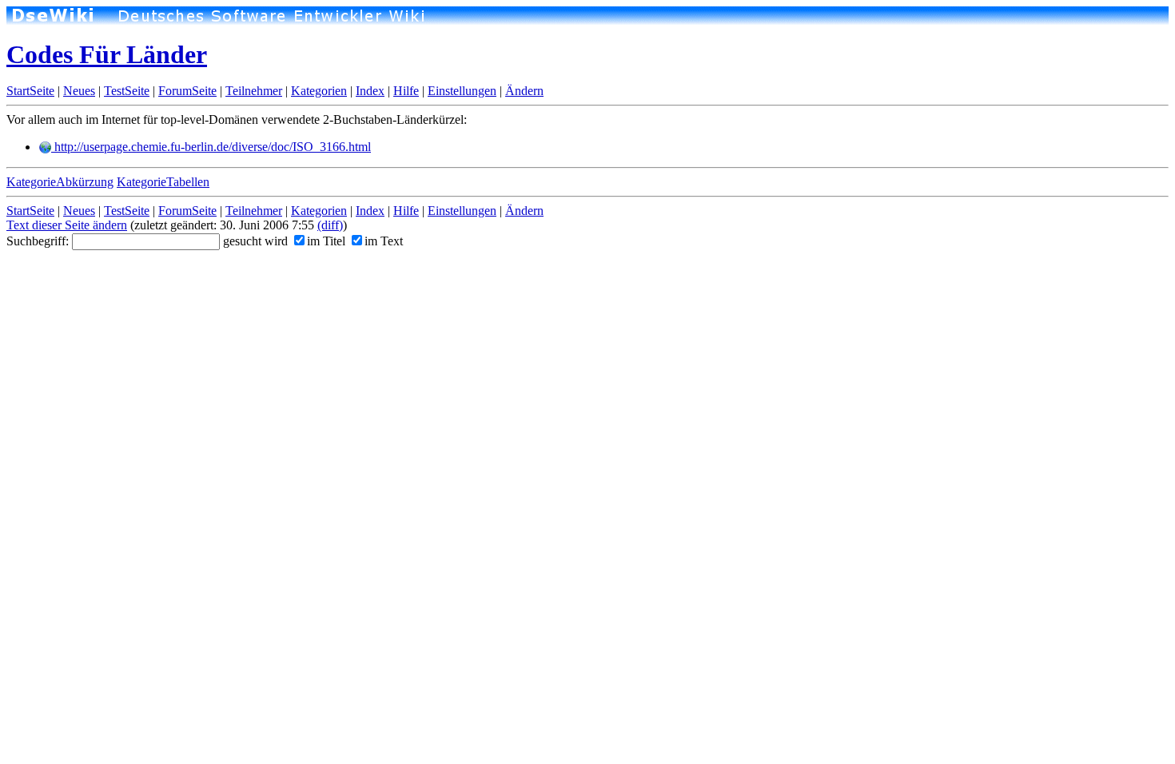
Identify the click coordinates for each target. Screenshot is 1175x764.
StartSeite (30, 90)
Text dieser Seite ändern (66, 225)
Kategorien (319, 90)
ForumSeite (187, 90)
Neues (79, 90)
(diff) (330, 225)
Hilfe (406, 90)
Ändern (524, 90)
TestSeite (126, 90)
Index (370, 90)
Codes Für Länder (106, 54)
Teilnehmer (253, 90)
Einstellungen (462, 90)
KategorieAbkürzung (60, 182)
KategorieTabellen (163, 182)
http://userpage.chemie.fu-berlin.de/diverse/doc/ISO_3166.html (211, 146)
